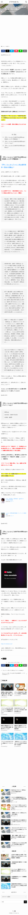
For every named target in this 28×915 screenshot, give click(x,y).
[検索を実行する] (25, 901)
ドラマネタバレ (14, 2)
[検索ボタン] (26, 2)
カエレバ (11, 501)
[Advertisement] (14, 30)
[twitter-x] (13, 911)
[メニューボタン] (2, 2)
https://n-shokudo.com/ (6, 643)
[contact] (15, 911)
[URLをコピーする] (25, 51)
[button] (3, 51)
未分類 (4, 11)
